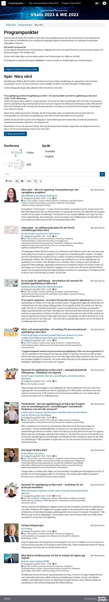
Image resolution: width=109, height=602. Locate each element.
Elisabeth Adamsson (57, 335)
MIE (29, 164)
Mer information (97, 190)
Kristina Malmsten (38, 287)
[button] (97, 3)
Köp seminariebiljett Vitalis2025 (44, 3)
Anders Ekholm (27, 453)
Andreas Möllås (42, 561)
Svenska (50, 151)
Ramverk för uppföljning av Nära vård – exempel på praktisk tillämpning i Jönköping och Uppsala (54, 371)
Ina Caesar (39, 453)
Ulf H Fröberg (26, 529)
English (49, 156)
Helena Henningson (55, 287)
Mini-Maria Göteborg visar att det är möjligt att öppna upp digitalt (53, 556)
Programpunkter (25, 25)
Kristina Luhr (72, 335)
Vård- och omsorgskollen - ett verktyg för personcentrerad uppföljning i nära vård (53, 330)
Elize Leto (49, 376)
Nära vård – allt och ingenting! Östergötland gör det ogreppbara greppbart (49, 191)
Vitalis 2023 (11, 25)
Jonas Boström (41, 234)
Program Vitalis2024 (71, 3)
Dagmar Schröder (40, 335)
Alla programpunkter (16, 134)
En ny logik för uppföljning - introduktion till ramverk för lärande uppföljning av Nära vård (52, 282)
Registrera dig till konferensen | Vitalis (21, 69)
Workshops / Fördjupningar (40, 498)
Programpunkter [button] (16, 3)
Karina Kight (76, 491)
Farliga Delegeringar (32, 525)
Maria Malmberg (28, 196)
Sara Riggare (45, 415)
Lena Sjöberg (72, 376)
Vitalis (30, 152)
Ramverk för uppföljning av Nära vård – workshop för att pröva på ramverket (52, 486)
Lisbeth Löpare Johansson (32, 412)
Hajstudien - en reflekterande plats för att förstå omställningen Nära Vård (47, 229)
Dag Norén (25, 287)
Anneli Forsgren (27, 376)
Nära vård (26, 201)
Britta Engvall (26, 335)
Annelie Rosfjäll (27, 234)
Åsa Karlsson (51, 196)
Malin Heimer (54, 234)
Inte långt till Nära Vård (34, 450)
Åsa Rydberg (35, 338)
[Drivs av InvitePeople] (95, 599)
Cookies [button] (7, 599)
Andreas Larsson (28, 561)
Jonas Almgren (60, 376)
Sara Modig (40, 196)
